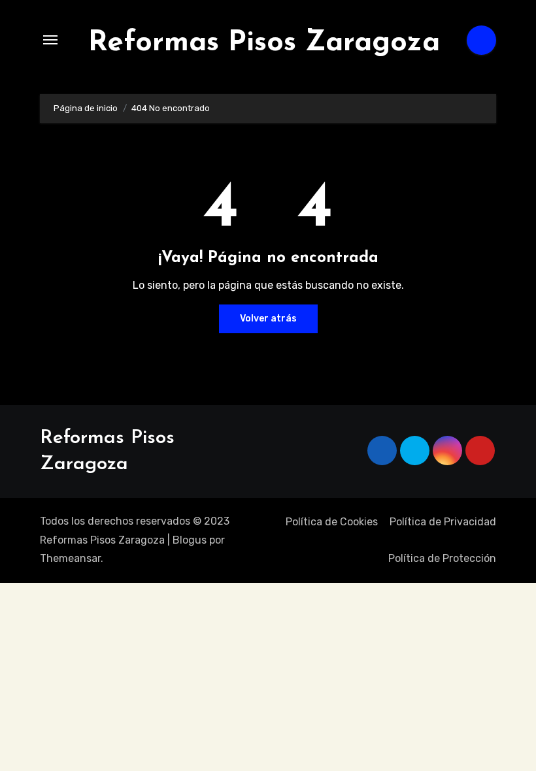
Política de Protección (442, 558)
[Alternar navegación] (50, 40)
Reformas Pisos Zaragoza (264, 43)
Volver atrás (268, 318)
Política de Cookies (332, 522)
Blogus (190, 540)
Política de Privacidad (443, 522)
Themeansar (70, 558)
